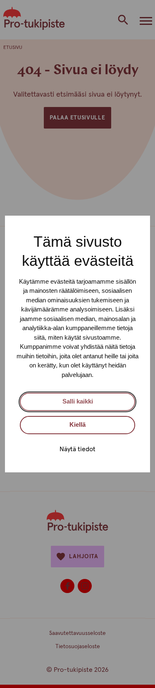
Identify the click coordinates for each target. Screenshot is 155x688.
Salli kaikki (77, 401)
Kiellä (77, 424)
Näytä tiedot (77, 449)
